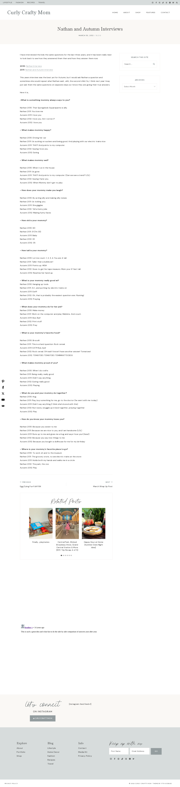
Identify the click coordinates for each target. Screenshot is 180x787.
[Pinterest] (159, 2)
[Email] (3, 400)
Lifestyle (7, 2)
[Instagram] (152, 2)
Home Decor (54, 752)
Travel (41, 2)
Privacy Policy (85, 756)
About (126, 12)
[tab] (61, 555)
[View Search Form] (177, 2)
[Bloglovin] (173, 2)
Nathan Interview (34, 66)
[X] (3, 394)
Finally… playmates (40, 542)
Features (150, 12)
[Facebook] (156, 2)
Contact (165, 12)
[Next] (103, 530)
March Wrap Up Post (103, 484)
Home (115, 12)
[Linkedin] (170, 2)
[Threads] (166, 2)
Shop (138, 12)
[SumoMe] (3, 406)
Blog (98, 35)
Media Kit (82, 752)
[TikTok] (163, 2)
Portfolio (21, 752)
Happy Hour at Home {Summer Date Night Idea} (93, 545)
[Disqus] (66, 590)
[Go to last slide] (29, 530)
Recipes (31, 2)
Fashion (51, 756)
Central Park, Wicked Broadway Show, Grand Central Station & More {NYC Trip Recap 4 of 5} (67, 546)
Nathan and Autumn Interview (39, 69)
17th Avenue (166, 783)
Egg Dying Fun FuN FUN (30, 484)
